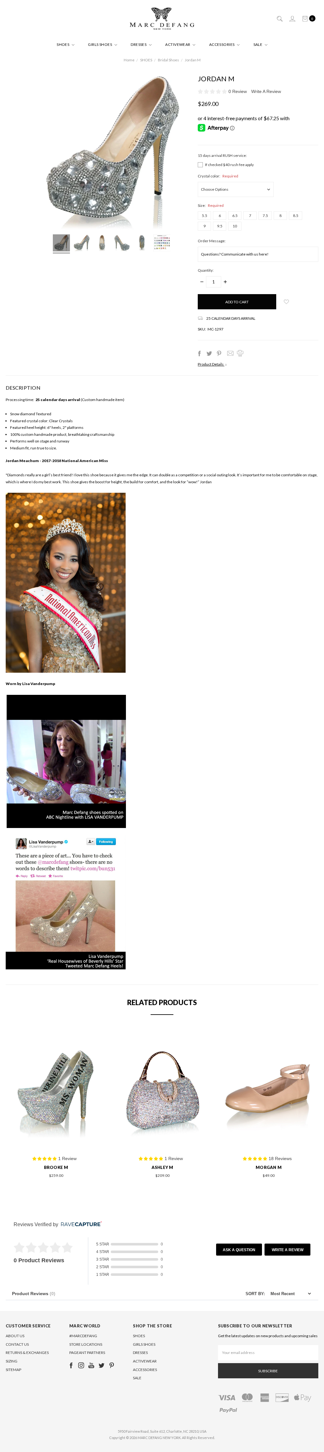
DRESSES (139, 44)
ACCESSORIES (222, 44)
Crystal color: (218, 176)
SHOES (63, 44)
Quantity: (206, 270)
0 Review (238, 91)
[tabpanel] (56, 1105)
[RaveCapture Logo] (79, 1224)
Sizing (11, 1361)
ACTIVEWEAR (178, 44)
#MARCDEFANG (83, 1335)
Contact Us (17, 1344)
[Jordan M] (61, 243)
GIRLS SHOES (100, 44)
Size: (211, 205)
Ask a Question (239, 1250)
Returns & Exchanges (27, 1352)
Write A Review (266, 91)
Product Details (211, 364)
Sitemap (13, 1369)
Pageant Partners (87, 1352)
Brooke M (56, 1167)
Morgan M (269, 1167)
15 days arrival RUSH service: (222, 155)
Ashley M (162, 1167)
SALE (258, 44)
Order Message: (212, 240)
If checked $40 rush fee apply (229, 164)
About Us (15, 1335)
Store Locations (85, 1344)
